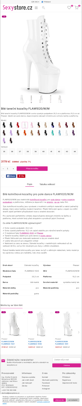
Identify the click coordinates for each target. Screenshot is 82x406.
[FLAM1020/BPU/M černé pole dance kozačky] (11, 128)
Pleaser (40, 233)
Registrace (66, 380)
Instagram (46, 389)
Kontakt (45, 377)
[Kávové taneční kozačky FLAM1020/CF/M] (4, 135)
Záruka (24, 386)
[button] (24, 313)
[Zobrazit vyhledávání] (43, 7)
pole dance (55, 200)
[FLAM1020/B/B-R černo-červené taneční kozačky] (11, 143)
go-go (57, 202)
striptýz (50, 202)
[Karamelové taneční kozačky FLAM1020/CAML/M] (73, 128)
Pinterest (45, 386)
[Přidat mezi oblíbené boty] (3, 176)
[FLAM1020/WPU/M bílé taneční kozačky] (66, 135)
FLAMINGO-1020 (27, 233)
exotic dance (45, 236)
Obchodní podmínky (50, 380)
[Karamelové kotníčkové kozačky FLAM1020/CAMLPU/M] (39, 135)
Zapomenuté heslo (69, 383)
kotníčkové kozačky (38, 200)
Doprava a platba (28, 377)
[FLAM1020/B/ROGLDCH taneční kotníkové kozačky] (39, 128)
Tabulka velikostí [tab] (47, 184)
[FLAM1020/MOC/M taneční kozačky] (18, 135)
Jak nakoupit (27, 383)
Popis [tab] (29, 184)
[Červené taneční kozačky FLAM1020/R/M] (18, 128)
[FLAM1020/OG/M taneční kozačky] (25, 135)
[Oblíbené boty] (69, 8)
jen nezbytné (73, 400)
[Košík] (76, 8)
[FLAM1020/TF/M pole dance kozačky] (32, 135)
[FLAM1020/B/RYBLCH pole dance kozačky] (53, 128)
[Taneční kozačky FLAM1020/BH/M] (59, 128)
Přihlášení (47, 2)
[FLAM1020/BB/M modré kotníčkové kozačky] (59, 135)
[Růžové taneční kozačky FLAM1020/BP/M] (32, 128)
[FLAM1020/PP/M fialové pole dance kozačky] (73, 135)
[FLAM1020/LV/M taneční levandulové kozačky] (11, 135)
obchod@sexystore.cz (10, 393)
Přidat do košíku (32, 168)
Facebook (46, 383)
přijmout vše (60, 400)
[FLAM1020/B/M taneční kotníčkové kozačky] (4, 128)
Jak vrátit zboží (28, 380)
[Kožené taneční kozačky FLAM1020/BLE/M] (46, 135)
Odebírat (67, 365)
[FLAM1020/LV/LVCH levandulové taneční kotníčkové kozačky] (4, 143)
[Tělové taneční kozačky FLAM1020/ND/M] (46, 128)
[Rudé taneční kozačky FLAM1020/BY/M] (66, 128)
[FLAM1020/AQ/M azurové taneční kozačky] (53, 135)
